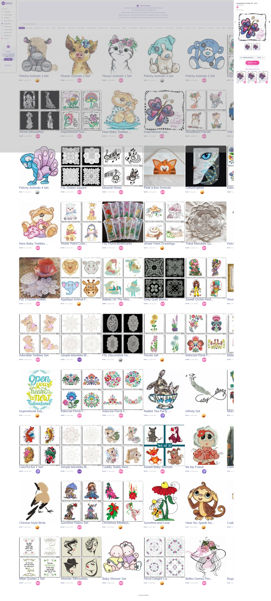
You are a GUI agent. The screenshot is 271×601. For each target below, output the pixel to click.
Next (269, 22)
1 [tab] (252, 85)
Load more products (143, 595)
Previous (235, 22)
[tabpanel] (241, 77)
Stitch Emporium (240, 5)
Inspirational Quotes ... (247, 57)
